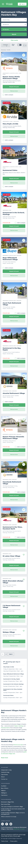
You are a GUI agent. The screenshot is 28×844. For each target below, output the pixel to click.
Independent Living (6, 770)
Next (10, 654)
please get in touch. (19, 829)
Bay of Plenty (4, 788)
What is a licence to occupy (8, 816)
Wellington (4, 793)
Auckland (3, 786)
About (3, 777)
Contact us (4, 779)
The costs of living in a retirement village (12, 806)
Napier (16, 726)
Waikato (3, 790)
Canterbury (4, 795)
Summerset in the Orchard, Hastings (13, 684)
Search (14, 34)
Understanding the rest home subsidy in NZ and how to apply (13, 809)
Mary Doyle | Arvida (8, 667)
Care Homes (4, 774)
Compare (5, 45)
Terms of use (4, 841)
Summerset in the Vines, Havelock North (12, 689)
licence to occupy (18, 744)
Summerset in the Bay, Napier (11, 679)
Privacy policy (13, 841)
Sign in (23, 4)
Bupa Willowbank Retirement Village (13, 674)
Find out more (14, 91)
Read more (4, 757)
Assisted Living (5, 772)
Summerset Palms (8, 695)
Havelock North (5, 727)
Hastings (21, 726)
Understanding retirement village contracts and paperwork (13, 813)
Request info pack (14, 86)
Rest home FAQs (5, 804)
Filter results (14, 40)
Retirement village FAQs (7, 802)
